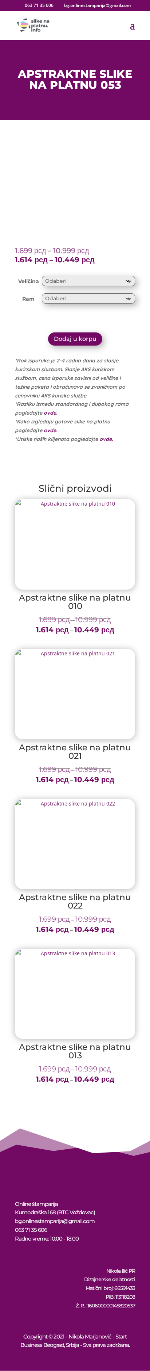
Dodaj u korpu (75, 338)
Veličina (28, 281)
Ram (28, 299)
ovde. (50, 413)
